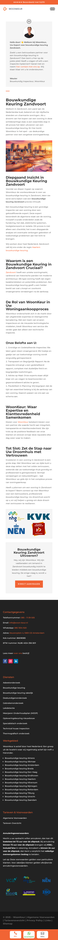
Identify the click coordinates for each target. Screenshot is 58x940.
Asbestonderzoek (11, 682)
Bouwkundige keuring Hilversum (21, 782)
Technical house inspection (16, 728)
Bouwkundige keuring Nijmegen (21, 786)
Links (48, 920)
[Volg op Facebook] (5, 661)
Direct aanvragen (29, 584)
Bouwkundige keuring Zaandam (21, 800)
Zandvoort (11, 272)
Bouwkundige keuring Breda (19, 768)
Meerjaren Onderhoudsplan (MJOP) (20, 713)
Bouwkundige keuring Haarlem (20, 779)
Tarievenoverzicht (14, 920)
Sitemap (7, 923)
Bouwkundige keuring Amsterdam (22, 765)
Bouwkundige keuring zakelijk (18, 693)
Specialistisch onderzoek (15, 723)
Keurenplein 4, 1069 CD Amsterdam (27, 633)
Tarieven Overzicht (12, 823)
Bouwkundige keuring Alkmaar (20, 761)
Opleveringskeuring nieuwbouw (19, 718)
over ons (18, 653)
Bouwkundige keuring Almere (20, 758)
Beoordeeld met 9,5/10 (34, 2)
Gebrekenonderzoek (13, 703)
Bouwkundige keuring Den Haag (21, 772)
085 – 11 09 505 (28, 617)
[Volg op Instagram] (10, 661)
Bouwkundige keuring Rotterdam (21, 789)
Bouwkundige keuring (14, 688)
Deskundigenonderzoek (15, 698)
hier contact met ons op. (28, 66)
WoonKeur (23, 422)
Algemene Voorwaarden (15, 818)
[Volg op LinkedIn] (16, 661)
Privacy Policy (35, 920)
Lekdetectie (9, 708)
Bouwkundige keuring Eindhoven (21, 775)
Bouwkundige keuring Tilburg (19, 793)
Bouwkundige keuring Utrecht (20, 796)
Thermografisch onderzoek (16, 733)
